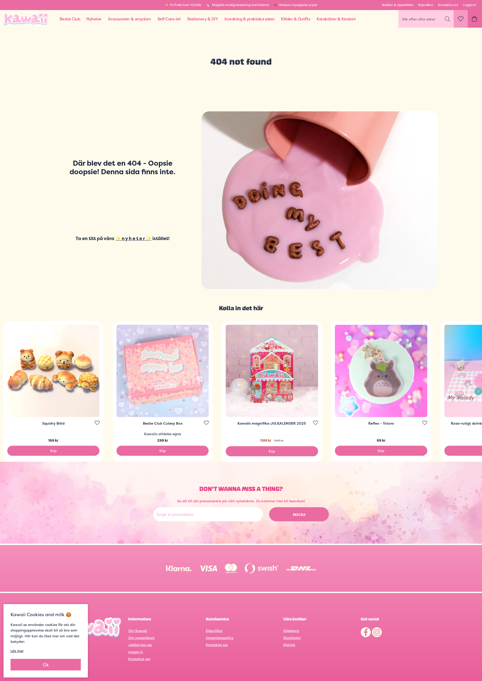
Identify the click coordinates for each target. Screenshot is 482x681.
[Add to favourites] (97, 422)
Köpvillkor (425, 5)
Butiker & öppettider (398, 5)
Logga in (469, 5)
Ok (46, 665)
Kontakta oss (448, 5)
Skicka (299, 514)
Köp (53, 450)
